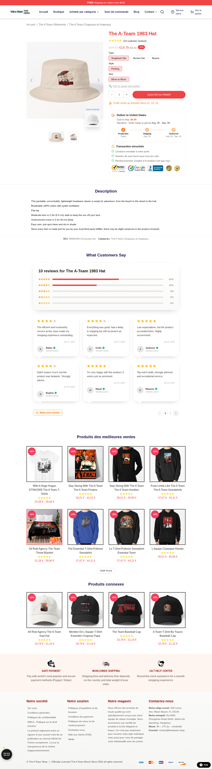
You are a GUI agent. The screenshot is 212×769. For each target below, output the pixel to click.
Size (111, 74)
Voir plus (106, 571)
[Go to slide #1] (56, 137)
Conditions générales (38, 712)
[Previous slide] (31, 80)
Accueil (30, 24)
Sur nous (32, 708)
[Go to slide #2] (73, 137)
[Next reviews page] (176, 413)
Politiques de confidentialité (41, 717)
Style (111, 63)
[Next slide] (98, 80)
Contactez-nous (76, 730)
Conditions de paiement (80, 716)
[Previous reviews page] (160, 413)
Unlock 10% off (6, 754)
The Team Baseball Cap (126, 631)
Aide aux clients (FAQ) (80, 734)
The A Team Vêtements (52, 24)
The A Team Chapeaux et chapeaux (90, 24)
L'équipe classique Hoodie (168, 548)
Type (111, 52)
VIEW (44, 478)
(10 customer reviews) (135, 41)
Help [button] (206, 765)
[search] (162, 12)
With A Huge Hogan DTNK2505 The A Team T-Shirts (44, 489)
